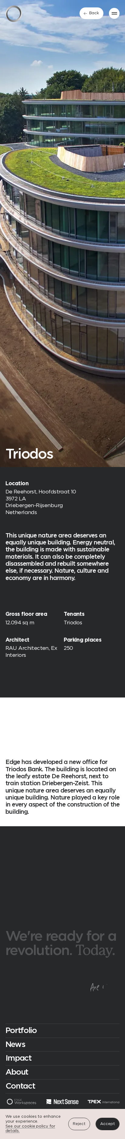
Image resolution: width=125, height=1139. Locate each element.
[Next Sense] (62, 1102)
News (15, 1045)
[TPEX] (104, 1102)
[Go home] (13, 13)
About (16, 1072)
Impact (18, 1058)
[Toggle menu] (114, 13)
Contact (20, 1086)
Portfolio (21, 1031)
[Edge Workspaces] (21, 1102)
